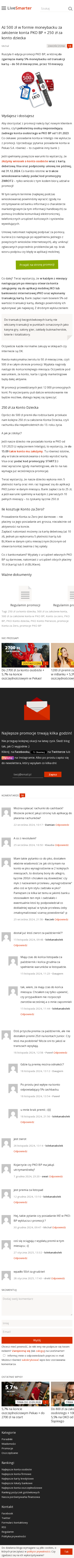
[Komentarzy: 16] (69, 46)
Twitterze (58, 752)
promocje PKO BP (30, 625)
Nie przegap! (10, 638)
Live (19, 7)
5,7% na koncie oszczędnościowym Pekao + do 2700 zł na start (23, 1413)
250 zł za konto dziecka (22, 611)
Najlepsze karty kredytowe (18, 1478)
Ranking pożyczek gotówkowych (21, 1492)
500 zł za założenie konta (52, 611)
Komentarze (11, 795)
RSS (4, 1527)
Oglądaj (7, 757)
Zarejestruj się (21, 1350)
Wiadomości (9, 1443)
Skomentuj (9, 1289)
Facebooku (22, 752)
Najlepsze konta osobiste (17, 1469)
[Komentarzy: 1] (45, 663)
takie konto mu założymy (26, 451)
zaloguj (40, 1350)
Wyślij (37, 1340)
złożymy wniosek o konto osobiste (25, 161)
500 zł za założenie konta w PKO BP (23, 616)
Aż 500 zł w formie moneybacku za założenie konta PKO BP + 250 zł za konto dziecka (32, 32)
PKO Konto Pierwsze (43, 621)
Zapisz (53, 774)
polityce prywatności (38, 1551)
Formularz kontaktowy (15, 1522)
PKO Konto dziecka (17, 621)
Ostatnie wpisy (12, 1376)
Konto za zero (54, 616)
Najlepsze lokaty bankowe (17, 1483)
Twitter (6, 1518)
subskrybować (30, 1359)
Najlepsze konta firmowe (16, 1474)
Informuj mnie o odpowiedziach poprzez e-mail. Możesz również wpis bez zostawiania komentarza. (33, 1360)
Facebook (7, 1513)
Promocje (7, 1448)
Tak (66, 1551)
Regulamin (8, 1531)
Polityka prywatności (14, 1536)
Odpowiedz (62, 824)
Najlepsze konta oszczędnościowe (22, 1487)
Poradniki (7, 1439)
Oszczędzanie (10, 1453)
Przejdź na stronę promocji (37, 265)
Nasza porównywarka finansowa (21, 1497)
